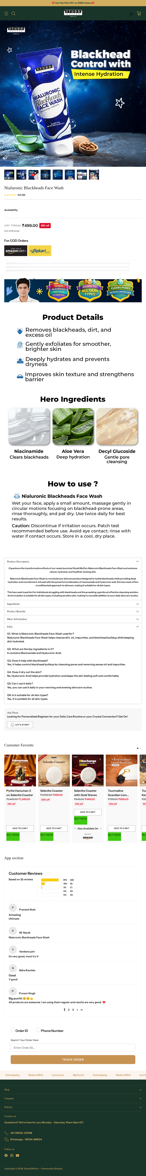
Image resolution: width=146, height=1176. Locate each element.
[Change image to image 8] (94, 175)
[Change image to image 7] (82, 175)
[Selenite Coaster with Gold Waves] (88, 770)
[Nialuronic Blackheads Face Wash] (73, 93)
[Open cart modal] (138, 13)
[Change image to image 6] (70, 175)
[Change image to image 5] (58, 175)
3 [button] (73, 1009)
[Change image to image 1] (9, 175)
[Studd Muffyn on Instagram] (12, 1156)
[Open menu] (6, 13)
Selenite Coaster (51, 790)
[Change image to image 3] (33, 175)
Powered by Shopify (52, 1168)
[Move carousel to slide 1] (137, 748)
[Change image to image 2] (21, 175)
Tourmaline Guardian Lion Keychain (117, 795)
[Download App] (131, 13)
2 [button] (68, 1009)
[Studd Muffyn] (73, 13)
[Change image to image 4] (46, 175)
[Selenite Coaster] (54, 770)
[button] (77, 1010)
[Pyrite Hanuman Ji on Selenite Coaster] (20, 770)
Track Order (73, 1059)
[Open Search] (13, 13)
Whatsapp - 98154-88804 (26, 1139)
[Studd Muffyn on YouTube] (17, 1156)
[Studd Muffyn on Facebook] (6, 1156)
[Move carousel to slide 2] (140, 748)
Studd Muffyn (31, 1168)
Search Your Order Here (24, 1040)
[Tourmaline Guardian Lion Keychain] (121, 770)
